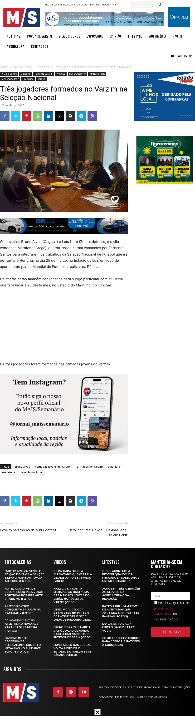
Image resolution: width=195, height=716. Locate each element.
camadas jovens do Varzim (53, 466)
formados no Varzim (89, 466)
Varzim (41, 79)
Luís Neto (114, 466)
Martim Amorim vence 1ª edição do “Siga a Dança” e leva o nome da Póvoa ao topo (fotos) (24, 576)
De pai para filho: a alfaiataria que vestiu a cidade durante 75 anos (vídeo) (73, 576)
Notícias (61, 73)
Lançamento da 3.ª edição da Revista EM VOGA (118, 627)
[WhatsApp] (37, 116)
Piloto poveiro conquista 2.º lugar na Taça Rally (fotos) (23, 610)
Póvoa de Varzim (43, 73)
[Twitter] (15, 116)
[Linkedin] (48, 116)
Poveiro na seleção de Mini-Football (28, 530)
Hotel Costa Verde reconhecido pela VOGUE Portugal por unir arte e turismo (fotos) (24, 593)
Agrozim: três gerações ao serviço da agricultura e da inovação (121, 593)
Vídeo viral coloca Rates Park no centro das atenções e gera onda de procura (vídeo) (73, 614)
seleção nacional (31, 472)
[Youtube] (83, 692)
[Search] (159, 4)
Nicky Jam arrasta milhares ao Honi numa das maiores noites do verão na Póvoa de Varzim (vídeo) (72, 595)
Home (4, 67)
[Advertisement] (57, 328)
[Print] (70, 116)
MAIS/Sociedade (10, 79)
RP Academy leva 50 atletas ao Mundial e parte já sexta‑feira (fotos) (21, 625)
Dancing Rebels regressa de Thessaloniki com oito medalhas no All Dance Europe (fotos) (23, 644)
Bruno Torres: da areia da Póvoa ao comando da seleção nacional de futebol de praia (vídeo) (73, 632)
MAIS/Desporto (77, 73)
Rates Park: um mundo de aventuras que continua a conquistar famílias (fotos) (120, 611)
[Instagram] (71, 692)
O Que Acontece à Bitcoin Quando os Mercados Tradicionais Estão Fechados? (120, 576)
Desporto (42, 67)
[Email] (59, 116)
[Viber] (92, 116)
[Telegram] (81, 116)
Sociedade (28, 79)
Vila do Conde (22, 67)
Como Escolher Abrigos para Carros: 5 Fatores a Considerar (121, 641)
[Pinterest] (26, 116)
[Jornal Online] (22, 17)
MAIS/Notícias (97, 73)
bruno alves (22, 466)
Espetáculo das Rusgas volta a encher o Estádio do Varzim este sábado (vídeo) (72, 650)
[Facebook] (5, 116)
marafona (8, 472)
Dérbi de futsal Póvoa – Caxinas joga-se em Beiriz (98, 532)
